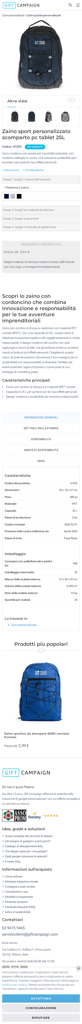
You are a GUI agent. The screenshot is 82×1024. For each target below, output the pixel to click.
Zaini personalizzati (13, 15)
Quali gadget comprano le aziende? (26, 856)
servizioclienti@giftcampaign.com (30, 934)
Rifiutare (41, 1017)
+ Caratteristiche (32, 170)
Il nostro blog (12, 861)
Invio (41, 461)
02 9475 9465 (13, 928)
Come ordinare (14, 876)
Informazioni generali (41, 417)
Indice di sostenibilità (41, 450)
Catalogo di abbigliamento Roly (24, 846)
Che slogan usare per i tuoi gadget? (26, 851)
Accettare (41, 998)
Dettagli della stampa (41, 428)
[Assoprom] (15, 815)
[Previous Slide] (69, 100)
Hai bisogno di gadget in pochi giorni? (27, 841)
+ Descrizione (10, 170)
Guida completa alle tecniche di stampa (29, 836)
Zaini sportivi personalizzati (44, 15)
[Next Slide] (74, 100)
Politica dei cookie (14, 984)
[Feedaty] (43, 815)
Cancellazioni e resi (16, 891)
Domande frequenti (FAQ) (20, 906)
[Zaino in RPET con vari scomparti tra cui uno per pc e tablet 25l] (41, 56)
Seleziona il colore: (16, 187)
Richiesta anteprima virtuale (21, 881)
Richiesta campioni (16, 901)
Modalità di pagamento (19, 896)
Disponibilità (41, 439)
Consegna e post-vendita (20, 886)
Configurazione (41, 1008)
